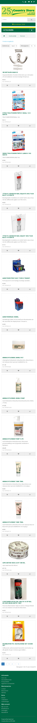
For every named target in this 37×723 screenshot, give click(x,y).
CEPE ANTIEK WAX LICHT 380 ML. (13, 563)
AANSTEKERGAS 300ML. (10, 317)
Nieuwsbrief (4, 712)
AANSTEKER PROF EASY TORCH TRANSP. (16, 278)
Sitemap (3, 692)
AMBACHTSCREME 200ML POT (12, 357)
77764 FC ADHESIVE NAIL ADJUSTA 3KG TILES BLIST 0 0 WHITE (18, 194)
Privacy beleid (5, 681)
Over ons (3, 678)
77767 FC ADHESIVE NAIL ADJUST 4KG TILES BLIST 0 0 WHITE (17, 236)
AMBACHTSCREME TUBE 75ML (12, 481)
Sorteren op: (5, 46)
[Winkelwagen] (31, 2)
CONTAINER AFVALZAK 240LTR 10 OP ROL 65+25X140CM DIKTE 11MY (16, 602)
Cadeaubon (4, 699)
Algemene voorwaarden (7, 683)
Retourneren (4, 691)
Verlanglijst (4, 710)
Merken (3, 698)
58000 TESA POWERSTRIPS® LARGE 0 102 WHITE (16, 154)
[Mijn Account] (26, 2)
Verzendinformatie (6, 680)
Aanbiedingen (5, 701)
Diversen (22, 36)
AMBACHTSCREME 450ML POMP (13, 398)
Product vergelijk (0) (8, 41)
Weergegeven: (25, 46)
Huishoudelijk (12, 36)
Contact (3, 689)
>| (18, 664)
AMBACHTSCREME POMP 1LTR (12, 439)
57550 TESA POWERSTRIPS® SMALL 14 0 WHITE (16, 113)
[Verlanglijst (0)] (29, 2)
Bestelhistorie (5, 708)
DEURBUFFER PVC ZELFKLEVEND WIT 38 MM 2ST (17, 644)
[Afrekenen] (34, 2)
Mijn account (4, 706)
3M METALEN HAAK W (10, 72)
